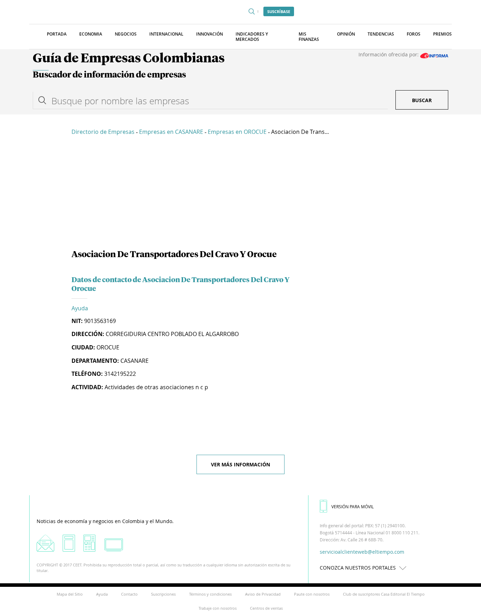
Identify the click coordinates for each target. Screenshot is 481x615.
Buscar (422, 100)
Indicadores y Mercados (252, 36)
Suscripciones (163, 594)
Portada (57, 34)
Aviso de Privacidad (263, 594)
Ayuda (79, 308)
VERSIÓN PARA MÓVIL (352, 506)
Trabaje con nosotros (218, 608)
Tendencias (381, 34)
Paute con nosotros (312, 594)
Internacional (166, 34)
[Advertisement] (240, 193)
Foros (413, 34)
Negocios (126, 34)
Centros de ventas (266, 608)
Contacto (129, 594)
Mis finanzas (309, 36)
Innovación (209, 34)
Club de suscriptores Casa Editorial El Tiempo (384, 594)
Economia (90, 34)
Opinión (346, 34)
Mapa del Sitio (70, 594)
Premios (442, 34)
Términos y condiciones (210, 594)
